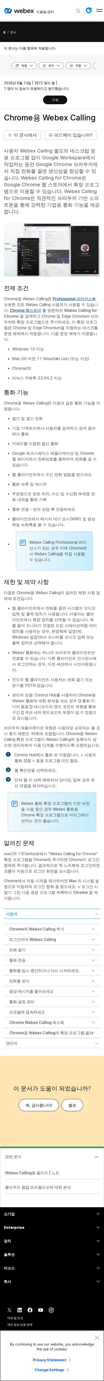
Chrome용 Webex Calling (50, 117)
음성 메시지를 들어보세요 (31, 991)
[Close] (96, 1337)
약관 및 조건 (15, 1318)
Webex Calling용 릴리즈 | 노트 (32, 1172)
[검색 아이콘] (78, 11)
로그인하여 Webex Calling (32, 939)
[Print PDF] (39, 100)
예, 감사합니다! (39, 1105)
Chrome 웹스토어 (25, 310)
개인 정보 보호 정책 (19, 1324)
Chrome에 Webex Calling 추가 (36, 929)
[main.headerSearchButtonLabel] (78, 9)
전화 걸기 (17, 949)
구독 (55, 100)
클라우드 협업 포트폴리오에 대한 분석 (38, 1187)
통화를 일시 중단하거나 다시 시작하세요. (44, 970)
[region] (52, 1355)
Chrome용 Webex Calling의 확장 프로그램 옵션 (51, 1032)
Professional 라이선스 (72, 298)
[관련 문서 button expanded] (96, 1157)
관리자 (11, 1043)
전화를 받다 (19, 980)
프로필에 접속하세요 (27, 1012)
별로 (72, 1105)
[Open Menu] (99, 10)
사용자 (11, 913)
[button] (88, 10)
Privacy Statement (49, 1360)
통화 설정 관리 (21, 1001)
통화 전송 (17, 960)
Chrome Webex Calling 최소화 (36, 1022)
